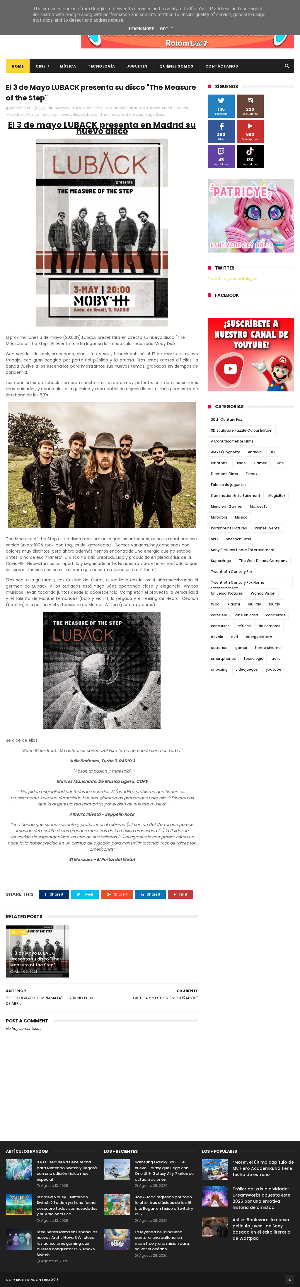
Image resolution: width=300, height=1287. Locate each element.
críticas (244, 625)
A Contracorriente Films (232, 441)
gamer (241, 647)
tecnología (253, 658)
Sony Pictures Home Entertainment (243, 549)
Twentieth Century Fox (232, 571)
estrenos (219, 647)
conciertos (92, 107)
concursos (220, 625)
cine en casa (246, 615)
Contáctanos (221, 66)
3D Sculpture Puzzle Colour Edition (241, 430)
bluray (274, 604)
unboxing (219, 669)
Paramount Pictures (229, 528)
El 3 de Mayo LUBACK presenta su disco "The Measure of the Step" (34, 959)
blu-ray (254, 604)
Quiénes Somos (176, 66)
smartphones (223, 658)
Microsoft (258, 506)
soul (94, 114)
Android (255, 452)
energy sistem (259, 636)
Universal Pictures (227, 593)
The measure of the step (121, 114)
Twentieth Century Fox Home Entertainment (237, 583)
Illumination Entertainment (235, 495)
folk (142, 107)
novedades (68, 114)
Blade (241, 462)
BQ (272, 452)
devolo (217, 636)
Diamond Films (224, 473)
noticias (49, 114)
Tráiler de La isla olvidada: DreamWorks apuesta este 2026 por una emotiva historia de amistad (261, 1198)
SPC (214, 538)
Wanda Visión (263, 593)
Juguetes (137, 66)
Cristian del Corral (120, 107)
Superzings (221, 560)
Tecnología (101, 66)
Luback (153, 107)
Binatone (219, 462)
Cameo (260, 462)
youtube (273, 669)
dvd (234, 636)
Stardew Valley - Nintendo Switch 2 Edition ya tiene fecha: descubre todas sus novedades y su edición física (67, 1205)
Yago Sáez (155, 114)
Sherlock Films (238, 538)
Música (68, 66)
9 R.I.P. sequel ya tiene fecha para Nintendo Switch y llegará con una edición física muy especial (67, 1170)
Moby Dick (15, 114)
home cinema (268, 647)
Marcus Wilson (175, 107)
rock (85, 114)
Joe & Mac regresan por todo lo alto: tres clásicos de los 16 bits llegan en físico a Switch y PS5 (164, 1205)
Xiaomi (233, 604)
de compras (269, 625)
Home (18, 66)
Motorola (219, 517)
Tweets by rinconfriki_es (232, 279)
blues (76, 107)
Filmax (251, 473)
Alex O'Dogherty (225, 452)
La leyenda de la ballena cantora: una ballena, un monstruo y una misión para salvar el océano (162, 1240)
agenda (61, 107)
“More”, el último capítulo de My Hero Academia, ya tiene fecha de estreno (263, 1168)
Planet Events (267, 528)
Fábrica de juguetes (229, 484)
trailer (276, 658)
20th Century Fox (226, 419)
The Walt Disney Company (263, 560)
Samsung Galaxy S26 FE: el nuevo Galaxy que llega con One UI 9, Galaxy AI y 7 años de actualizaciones (164, 1170)
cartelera (219, 615)
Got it (166, 28)
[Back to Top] (289, 1279)
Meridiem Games (226, 506)
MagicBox (276, 495)
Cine (40, 66)
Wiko (215, 604)
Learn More (141, 28)
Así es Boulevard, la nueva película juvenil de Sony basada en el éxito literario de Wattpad (261, 1229)
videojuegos (247, 669)
